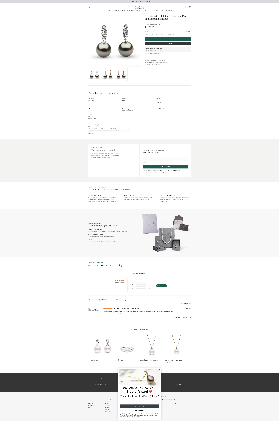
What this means (161, 102)
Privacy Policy (126, 416)
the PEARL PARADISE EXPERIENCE (123, 10)
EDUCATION (138, 10)
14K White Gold (159, 34)
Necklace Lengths (108, 399)
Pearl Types (107, 405)
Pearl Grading (107, 403)
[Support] (186, 7)
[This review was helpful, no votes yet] (186, 317)
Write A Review (161, 285)
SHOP (108, 10)
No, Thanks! (139, 411)
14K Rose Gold (149, 34)
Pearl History (107, 407)
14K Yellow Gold (170, 34)
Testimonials (90, 403)
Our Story (90, 396)
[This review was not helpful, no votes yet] (189, 317)
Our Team (90, 399)
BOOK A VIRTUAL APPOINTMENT (154, 10)
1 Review (153, 22)
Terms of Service (135, 416)
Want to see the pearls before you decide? (154, 56)
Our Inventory (91, 405)
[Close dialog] (160, 369)
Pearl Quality (107, 401)
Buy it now (168, 43)
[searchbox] (93, 300)
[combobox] (107, 300)
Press (89, 407)
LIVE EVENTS (168, 10)
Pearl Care (107, 409)
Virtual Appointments (92, 401)
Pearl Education (108, 396)
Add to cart (168, 39)
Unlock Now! (139, 406)
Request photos (165, 166)
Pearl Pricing (107, 411)
